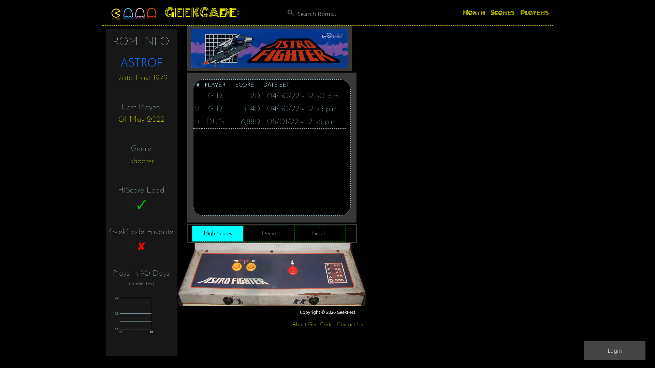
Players (534, 13)
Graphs (320, 233)
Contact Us (350, 324)
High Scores (218, 233)
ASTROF (141, 63)
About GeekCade (312, 324)
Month (474, 13)
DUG (215, 122)
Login (615, 350)
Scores (502, 13)
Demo (269, 233)
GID (215, 96)
